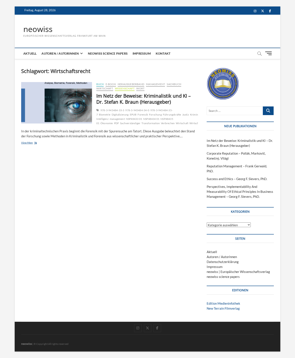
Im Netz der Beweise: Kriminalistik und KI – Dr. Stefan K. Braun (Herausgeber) (143, 98)
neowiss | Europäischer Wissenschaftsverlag (238, 272)
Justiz (185, 114)
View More (34, 143)
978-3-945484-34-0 (137, 110)
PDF (116, 123)
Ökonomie (106, 123)
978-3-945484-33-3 (112, 110)
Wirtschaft (104, 88)
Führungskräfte (172, 114)
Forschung (155, 114)
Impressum (142, 53)
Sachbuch (174, 84)
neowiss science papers (108, 53)
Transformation (150, 123)
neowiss (37, 29)
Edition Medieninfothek (223, 303)
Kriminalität (197, 114)
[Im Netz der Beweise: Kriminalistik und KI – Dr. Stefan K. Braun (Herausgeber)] (56, 103)
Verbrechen (168, 123)
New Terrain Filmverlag (223, 308)
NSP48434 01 (151, 118)
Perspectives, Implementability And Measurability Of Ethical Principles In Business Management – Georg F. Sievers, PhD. (240, 191)
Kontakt (163, 53)
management (117, 118)
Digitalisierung (120, 114)
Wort (140, 88)
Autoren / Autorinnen (60, 53)
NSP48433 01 (134, 118)
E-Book (111, 84)
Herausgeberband (131, 84)
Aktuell (29, 53)
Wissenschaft (125, 88)
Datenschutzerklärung (223, 262)
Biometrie (105, 114)
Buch (100, 84)
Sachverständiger (130, 123)
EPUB (133, 114)
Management (155, 84)
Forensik (143, 114)
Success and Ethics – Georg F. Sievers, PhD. (237, 179)
